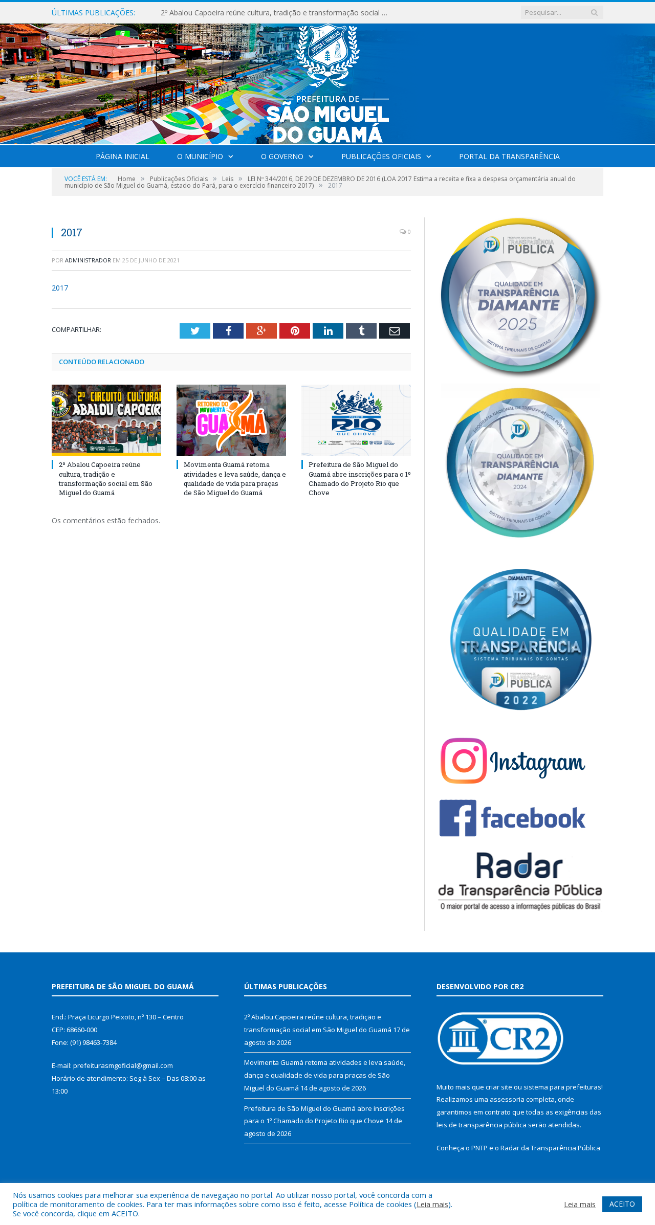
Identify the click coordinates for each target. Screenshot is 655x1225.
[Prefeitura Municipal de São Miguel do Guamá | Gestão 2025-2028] (328, 82)
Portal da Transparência (509, 156)
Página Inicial (122, 156)
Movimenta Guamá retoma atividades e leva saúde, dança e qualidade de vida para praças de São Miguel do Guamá (278, 12)
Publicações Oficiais (381, 156)
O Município (200, 156)
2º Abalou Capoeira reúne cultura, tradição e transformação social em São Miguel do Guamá (105, 478)
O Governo (282, 156)
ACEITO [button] (622, 1204)
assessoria (507, 1099)
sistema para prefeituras (562, 1087)
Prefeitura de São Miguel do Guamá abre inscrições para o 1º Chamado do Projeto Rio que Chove (360, 478)
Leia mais (432, 1204)
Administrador (88, 260)
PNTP (479, 1147)
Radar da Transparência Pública (550, 1147)
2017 (60, 288)
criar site (499, 1087)
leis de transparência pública (481, 1124)
